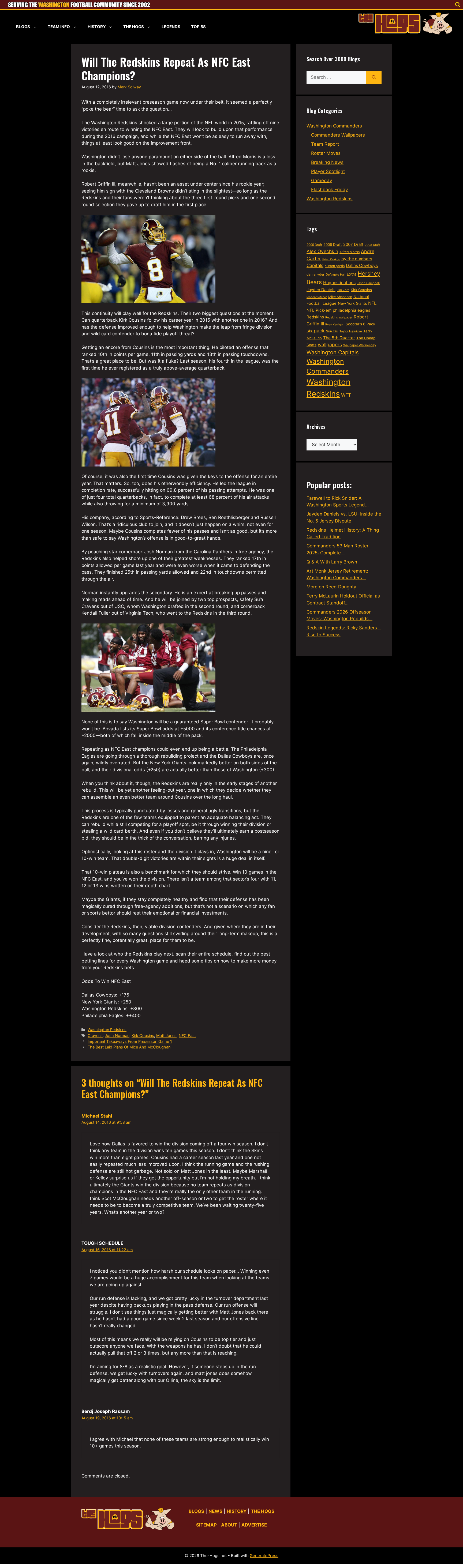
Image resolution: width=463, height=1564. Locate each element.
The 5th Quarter (339, 337)
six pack (316, 330)
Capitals (315, 265)
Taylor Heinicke (350, 331)
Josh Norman (117, 1035)
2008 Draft (372, 245)
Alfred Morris (349, 252)
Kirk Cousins (143, 1035)
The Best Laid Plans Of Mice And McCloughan (129, 1047)
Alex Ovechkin (322, 251)
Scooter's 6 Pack (360, 324)
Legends (171, 26)
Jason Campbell (368, 283)
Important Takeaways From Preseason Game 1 (130, 1041)
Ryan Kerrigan (334, 324)
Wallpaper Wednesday (359, 345)
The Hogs (133, 26)
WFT (346, 395)
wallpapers (330, 344)
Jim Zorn (343, 290)
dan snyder (315, 274)
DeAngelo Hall (335, 274)
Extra (351, 274)
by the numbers (356, 258)
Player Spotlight (328, 171)
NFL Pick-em (319, 310)
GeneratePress (264, 1555)
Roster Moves (326, 153)
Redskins (315, 316)
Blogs (23, 26)
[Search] (374, 77)
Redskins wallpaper (338, 317)
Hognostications (339, 282)
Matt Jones (166, 1035)
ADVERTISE (254, 1525)
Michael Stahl (96, 1116)
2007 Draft (353, 244)
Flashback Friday (329, 189)
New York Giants (352, 303)
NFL (372, 303)
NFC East (187, 1035)
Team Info (59, 26)
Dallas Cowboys (362, 265)
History (97, 26)
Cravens (95, 1035)
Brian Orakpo (331, 259)
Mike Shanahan (340, 297)
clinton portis (335, 266)
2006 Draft (332, 244)
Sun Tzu (332, 331)
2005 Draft (314, 245)
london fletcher (317, 297)
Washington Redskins (107, 1029)
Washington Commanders (334, 126)
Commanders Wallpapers (338, 135)
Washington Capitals (333, 352)
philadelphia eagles (351, 310)
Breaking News (327, 162)
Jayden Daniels (321, 289)
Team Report (325, 144)
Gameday (321, 180)
